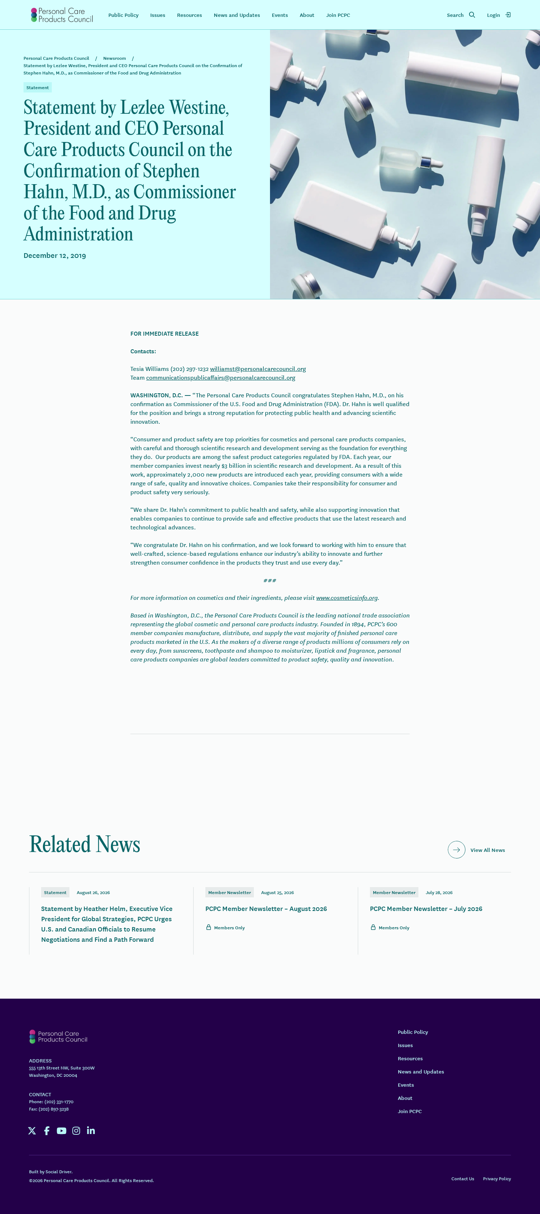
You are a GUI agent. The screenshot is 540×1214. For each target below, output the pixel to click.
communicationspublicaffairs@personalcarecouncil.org (220, 377)
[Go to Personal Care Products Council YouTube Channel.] (61, 1130)
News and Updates (237, 15)
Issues (157, 15)
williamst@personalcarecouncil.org (258, 368)
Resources (189, 15)
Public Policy (123, 15)
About (307, 15)
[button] (461, 14)
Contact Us (462, 1178)
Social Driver (58, 1171)
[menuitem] (499, 14)
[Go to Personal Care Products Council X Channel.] (32, 1130)
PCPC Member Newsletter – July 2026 (434, 909)
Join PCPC (338, 15)
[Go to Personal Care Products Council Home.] (61, 14)
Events (280, 15)
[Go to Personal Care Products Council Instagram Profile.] (76, 1130)
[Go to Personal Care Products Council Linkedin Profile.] (90, 1130)
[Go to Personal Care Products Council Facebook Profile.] (46, 1130)
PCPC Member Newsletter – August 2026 (270, 909)
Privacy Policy (497, 1178)
